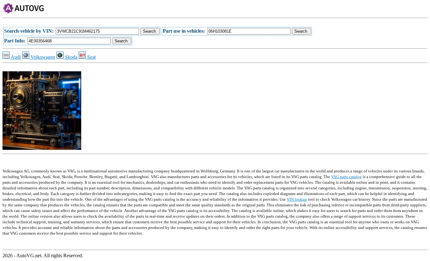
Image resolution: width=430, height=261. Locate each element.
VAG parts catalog (346, 176)
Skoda (70, 57)
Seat (91, 57)
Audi (15, 57)
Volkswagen (42, 57)
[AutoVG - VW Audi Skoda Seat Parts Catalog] (24, 12)
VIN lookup (297, 199)
